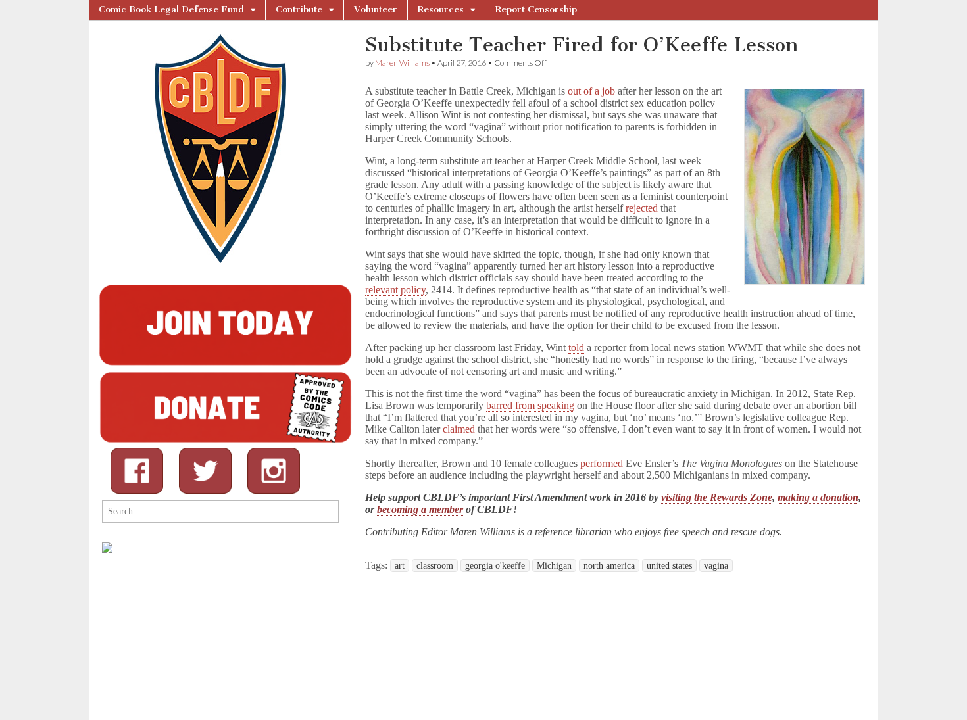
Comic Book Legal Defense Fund (171, 9)
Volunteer (375, 9)
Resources (441, 9)
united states (669, 565)
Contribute (299, 9)
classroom (434, 565)
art (400, 565)
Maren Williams (402, 63)
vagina (716, 565)
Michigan (554, 565)
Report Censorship (536, 9)
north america (609, 565)
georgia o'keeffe (495, 565)
